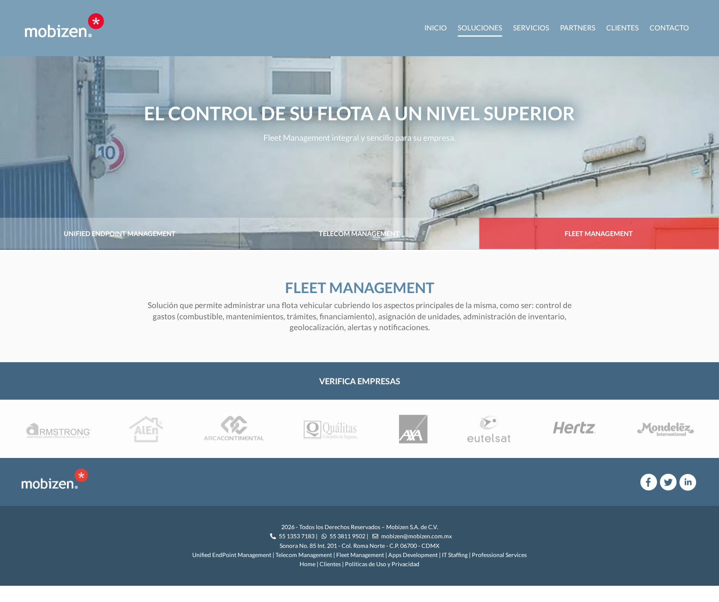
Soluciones (480, 27)
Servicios (531, 27)
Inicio (435, 27)
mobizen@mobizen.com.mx (416, 536)
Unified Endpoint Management (120, 233)
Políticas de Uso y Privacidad (382, 563)
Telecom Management (359, 233)
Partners (577, 27)
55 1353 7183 (296, 536)
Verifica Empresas (359, 381)
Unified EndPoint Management (231, 554)
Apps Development (413, 554)
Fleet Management (599, 233)
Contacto (669, 27)
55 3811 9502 (346, 536)
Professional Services (499, 554)
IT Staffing (455, 554)
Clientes (622, 27)
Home (307, 563)
